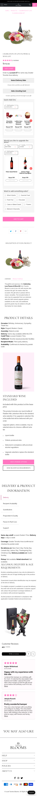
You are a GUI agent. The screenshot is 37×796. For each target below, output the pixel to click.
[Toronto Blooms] (18, 5)
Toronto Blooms (14, 791)
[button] (7, 60)
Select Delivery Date (18, 80)
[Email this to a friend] (26, 231)
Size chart (9, 69)
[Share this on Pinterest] (21, 231)
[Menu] (1, 5)
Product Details (18, 279)
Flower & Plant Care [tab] (10, 522)
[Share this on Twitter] (11, 231)
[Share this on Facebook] (16, 231)
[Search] (30, 5)
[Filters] (29, 654)
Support (31, 792)
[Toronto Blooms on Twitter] (21, 778)
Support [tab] (6, 528)
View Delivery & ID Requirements (18, 468)
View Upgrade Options (18, 462)
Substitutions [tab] (7, 510)
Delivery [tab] (6, 497)
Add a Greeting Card (18, 91)
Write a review (14, 654)
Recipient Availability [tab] (10, 503)
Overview (8, 279)
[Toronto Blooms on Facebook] (15, 778)
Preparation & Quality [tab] (10, 516)
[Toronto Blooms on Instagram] (18, 778)
